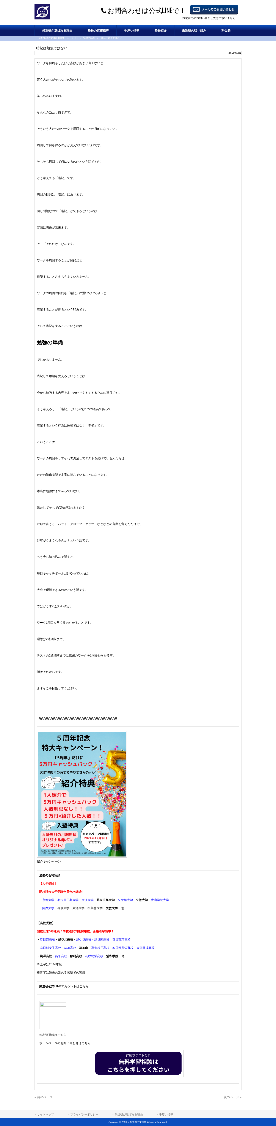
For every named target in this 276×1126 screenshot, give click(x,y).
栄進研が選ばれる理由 (129, 1114)
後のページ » (233, 1097)
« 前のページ (43, 1097)
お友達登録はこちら (52, 1035)
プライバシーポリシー (84, 1114)
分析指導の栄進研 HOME (52, 38)
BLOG (74, 38)
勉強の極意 (89, 38)
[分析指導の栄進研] (42, 18)
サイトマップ (45, 1114)
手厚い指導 (166, 1114)
